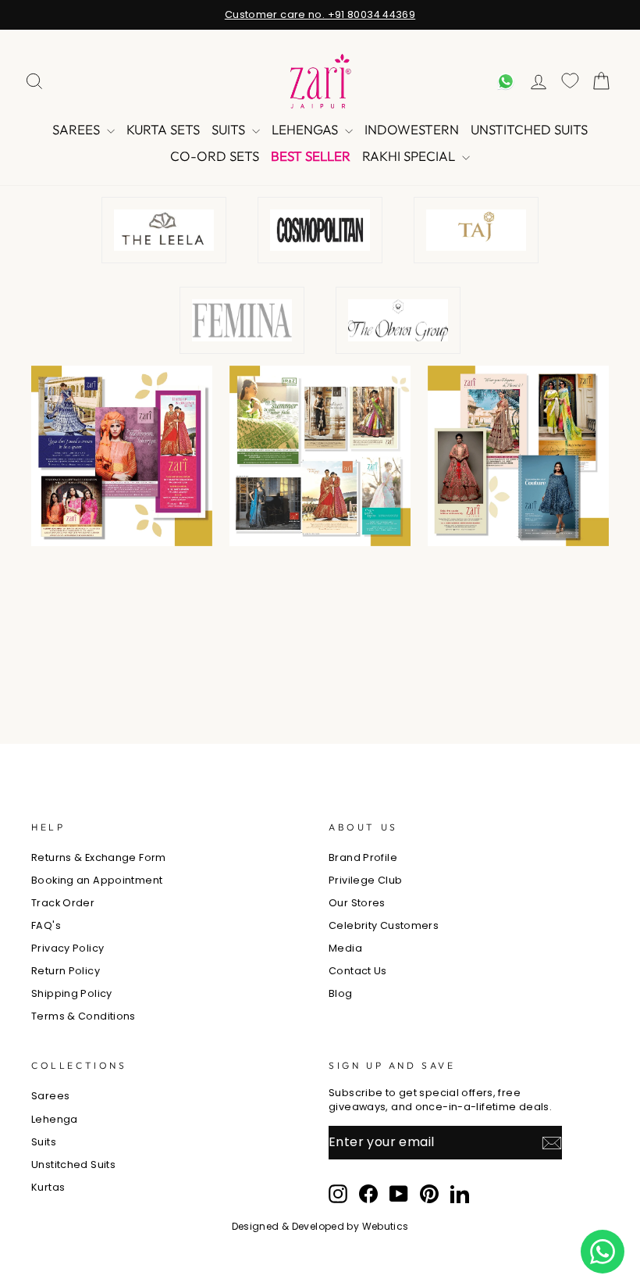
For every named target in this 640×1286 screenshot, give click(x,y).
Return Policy (65, 970)
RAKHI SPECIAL (410, 156)
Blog (341, 993)
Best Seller (310, 156)
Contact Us (358, 970)
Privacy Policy (67, 948)
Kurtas (48, 1187)
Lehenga (54, 1119)
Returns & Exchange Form (98, 857)
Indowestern (411, 129)
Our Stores (357, 902)
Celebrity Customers (384, 925)
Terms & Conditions (83, 1016)
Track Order (62, 902)
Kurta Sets (163, 129)
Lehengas (306, 129)
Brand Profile (363, 857)
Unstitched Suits (529, 129)
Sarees (77, 129)
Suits (230, 129)
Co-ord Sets (214, 156)
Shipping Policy (71, 993)
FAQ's (46, 925)
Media (345, 948)
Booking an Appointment (96, 880)
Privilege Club (365, 880)
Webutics (385, 1226)
